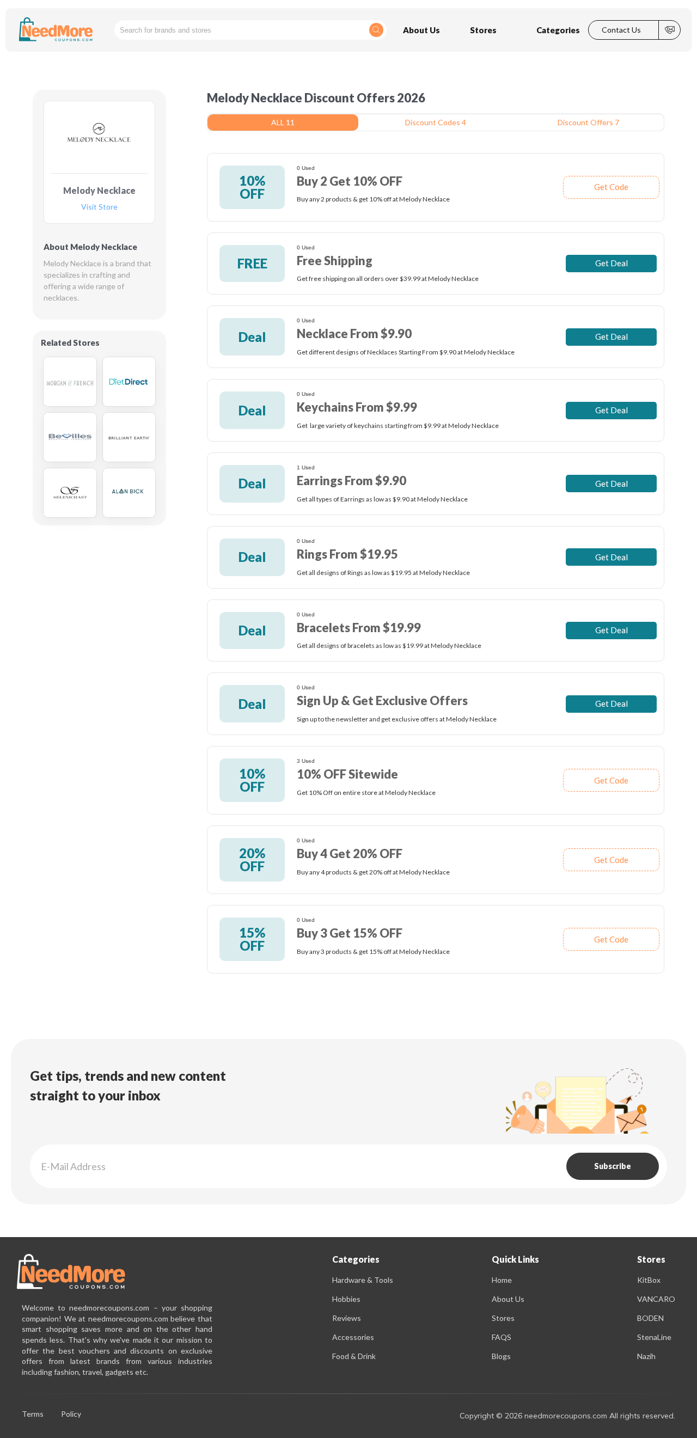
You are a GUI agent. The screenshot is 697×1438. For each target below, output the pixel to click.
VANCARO (656, 1299)
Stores (503, 1318)
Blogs (501, 1356)
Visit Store (99, 207)
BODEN (650, 1318)
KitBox (649, 1279)
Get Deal (611, 263)
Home (502, 1279)
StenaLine (654, 1337)
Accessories (353, 1337)
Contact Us (621, 30)
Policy (71, 1414)
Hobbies (346, 1299)
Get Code (611, 187)
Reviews (346, 1318)
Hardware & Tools (362, 1279)
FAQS (501, 1337)
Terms (33, 1414)
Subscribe (612, 1166)
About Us (508, 1299)
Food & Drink (354, 1356)
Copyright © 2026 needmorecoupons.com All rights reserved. (567, 1416)
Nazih (646, 1356)
